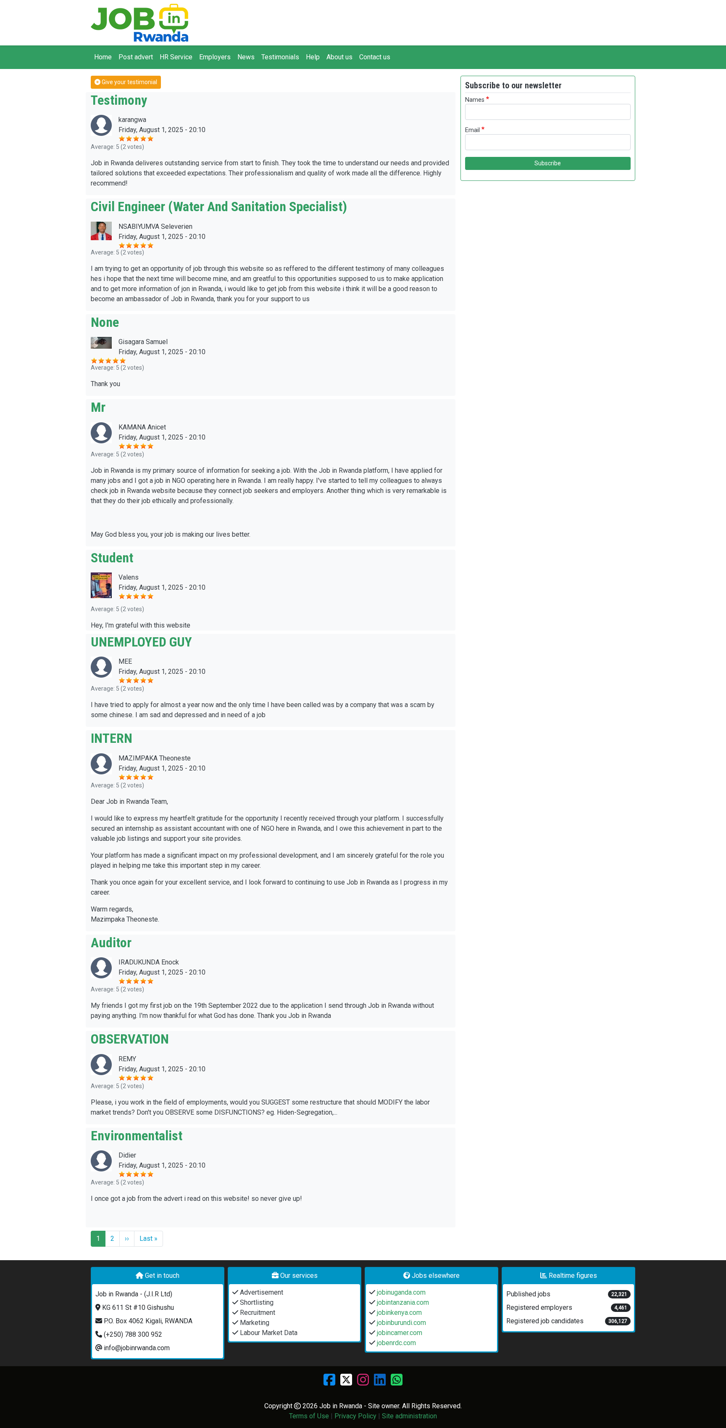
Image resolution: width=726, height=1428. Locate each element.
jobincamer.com (398, 1333)
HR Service (176, 57)
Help (313, 57)
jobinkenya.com (398, 1313)
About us (339, 57)
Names (474, 99)
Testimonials (280, 57)
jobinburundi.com (400, 1323)
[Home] (139, 23)
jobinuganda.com (400, 1292)
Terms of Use (309, 1416)
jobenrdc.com (395, 1343)
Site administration (409, 1416)
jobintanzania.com (402, 1302)
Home (103, 57)
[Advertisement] (547, 246)
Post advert (135, 57)
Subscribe (547, 163)
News (246, 57)
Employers (215, 57)
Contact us (374, 57)
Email (472, 130)
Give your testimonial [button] (128, 82)
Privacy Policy (355, 1416)
